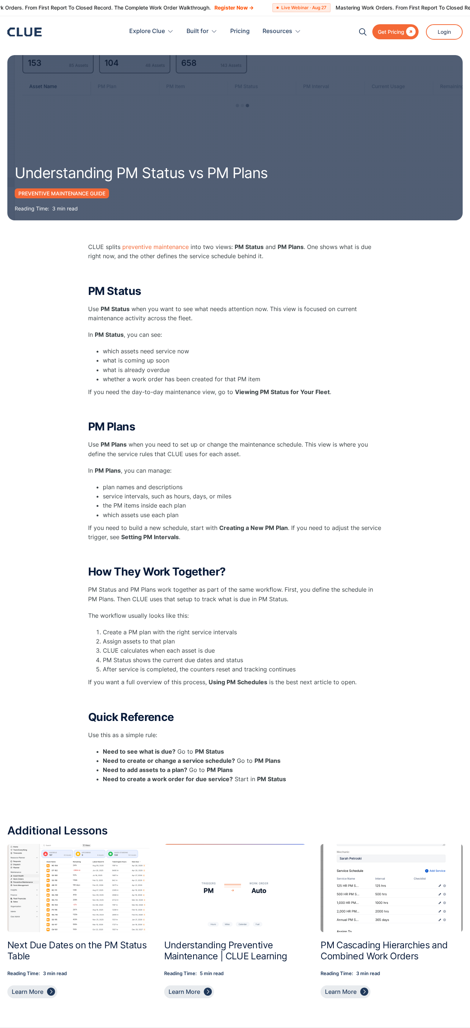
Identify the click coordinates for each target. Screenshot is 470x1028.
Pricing (240, 31)
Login (444, 32)
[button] (151, 31)
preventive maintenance (155, 246)
